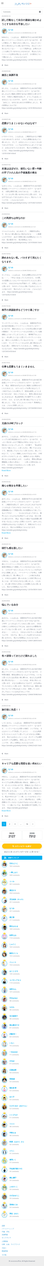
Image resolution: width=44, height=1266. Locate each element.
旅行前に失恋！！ (11, 709)
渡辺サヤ (13, 890)
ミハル (12, 881)
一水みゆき (14, 1052)
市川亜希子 (14, 1016)
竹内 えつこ (14, 863)
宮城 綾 (12, 1079)
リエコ (12, 1124)
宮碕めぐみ (14, 1205)
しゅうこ (13, 944)
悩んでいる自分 (10, 604)
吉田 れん (13, 989)
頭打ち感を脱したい (12, 548)
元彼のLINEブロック (12, 423)
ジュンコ (13, 962)
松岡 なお (13, 935)
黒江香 (12, 917)
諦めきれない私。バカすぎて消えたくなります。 (22, 259)
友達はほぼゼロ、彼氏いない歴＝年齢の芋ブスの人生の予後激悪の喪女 (22, 170)
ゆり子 (12, 1097)
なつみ (10, 30)
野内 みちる (14, 926)
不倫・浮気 (5, 1232)
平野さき (13, 1133)
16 (27, 824)
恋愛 (3, 1226)
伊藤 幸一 (13, 1034)
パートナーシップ (8, 1229)
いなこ (12, 1043)
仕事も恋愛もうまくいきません (18, 366)
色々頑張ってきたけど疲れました (19, 655)
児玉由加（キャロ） (17, 899)
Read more (6, 470)
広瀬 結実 (13, 1070)
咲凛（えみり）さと (17, 1142)
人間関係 (5, 1241)
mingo (12, 1061)
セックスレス (6, 1237)
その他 (4, 1255)
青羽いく (13, 1160)
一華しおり (14, 872)
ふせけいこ (14, 1187)
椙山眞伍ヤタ (14, 1025)
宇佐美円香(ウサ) (16, 1169)
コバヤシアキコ (15, 980)
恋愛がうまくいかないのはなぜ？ (19, 123)
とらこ (12, 1151)
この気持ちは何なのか (13, 218)
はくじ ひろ (14, 971)
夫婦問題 (5, 1235)
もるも (12, 1007)
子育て (4, 1248)
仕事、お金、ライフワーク (11, 1244)
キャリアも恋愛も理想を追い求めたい (22, 763)
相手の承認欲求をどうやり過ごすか (20, 309)
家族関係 (5, 1251)
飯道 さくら (14, 953)
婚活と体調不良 (10, 75)
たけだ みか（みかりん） (19, 1106)
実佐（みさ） (14, 1213)
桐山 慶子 (13, 1178)
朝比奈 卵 (13, 1088)
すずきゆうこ (14, 1196)
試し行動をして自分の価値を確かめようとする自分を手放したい (22, 22)
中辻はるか (14, 998)
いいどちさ (14, 1115)
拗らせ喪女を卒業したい (15, 485)
